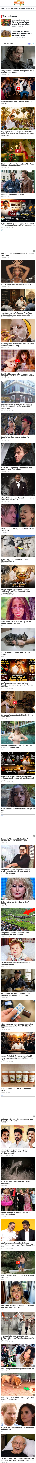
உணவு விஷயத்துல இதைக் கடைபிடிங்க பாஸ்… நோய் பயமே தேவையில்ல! (20, 23)
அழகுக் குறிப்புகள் (12, 8)
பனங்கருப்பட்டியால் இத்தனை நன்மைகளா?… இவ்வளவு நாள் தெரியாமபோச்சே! (23, 34)
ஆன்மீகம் (22, 8)
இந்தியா (29, 8)
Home (2, 8)
